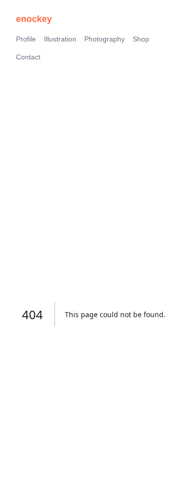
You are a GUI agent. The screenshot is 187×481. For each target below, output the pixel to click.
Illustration (60, 39)
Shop (141, 39)
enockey (34, 19)
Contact (28, 57)
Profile (26, 39)
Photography (104, 39)
